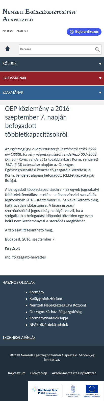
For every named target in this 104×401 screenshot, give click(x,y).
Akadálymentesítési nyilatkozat (74, 373)
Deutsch (8, 31)
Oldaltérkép (38, 373)
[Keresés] (97, 49)
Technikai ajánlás (19, 338)
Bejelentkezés (86, 32)
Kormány (37, 292)
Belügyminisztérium (46, 299)
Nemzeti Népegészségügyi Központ (58, 305)
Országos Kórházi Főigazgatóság (56, 312)
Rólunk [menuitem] (9, 64)
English (22, 31)
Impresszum (16, 373)
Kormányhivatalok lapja (49, 318)
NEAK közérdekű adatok (49, 325)
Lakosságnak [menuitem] (14, 78)
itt (24, 230)
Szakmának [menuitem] (13, 93)
